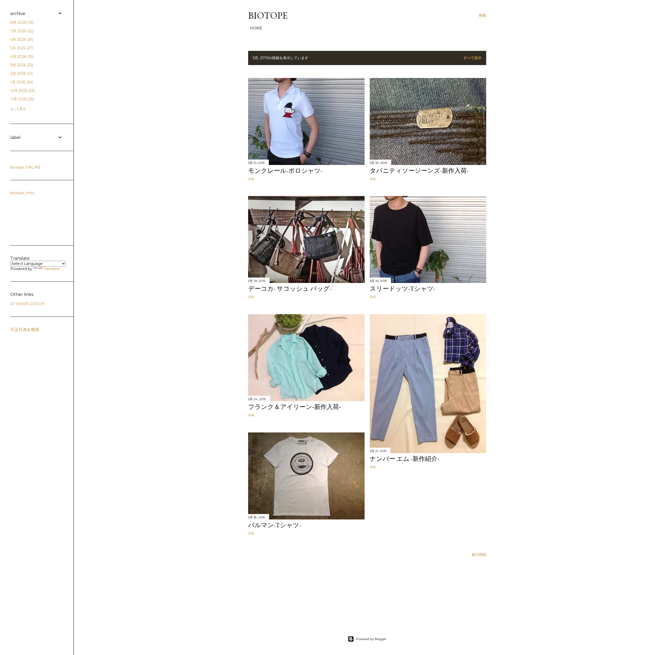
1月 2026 (21, 82)
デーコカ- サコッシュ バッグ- (290, 289)
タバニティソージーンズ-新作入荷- (419, 171)
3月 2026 (21, 65)
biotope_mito (22, 193)
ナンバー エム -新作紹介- (404, 459)
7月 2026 (21, 31)
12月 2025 (22, 90)
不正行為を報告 (24, 329)
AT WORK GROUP (27, 304)
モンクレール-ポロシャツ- (285, 171)
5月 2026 (21, 48)
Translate (52, 268)
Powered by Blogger (371, 639)
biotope (268, 15)
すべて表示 (472, 58)
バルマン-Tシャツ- (274, 525)
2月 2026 (21, 73)
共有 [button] (251, 179)
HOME (256, 28)
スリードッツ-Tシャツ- (402, 289)
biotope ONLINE (25, 167)
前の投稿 (479, 554)
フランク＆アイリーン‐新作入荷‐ (294, 407)
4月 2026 (21, 56)
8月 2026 (21, 22)
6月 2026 (21, 39)
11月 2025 (21, 99)
